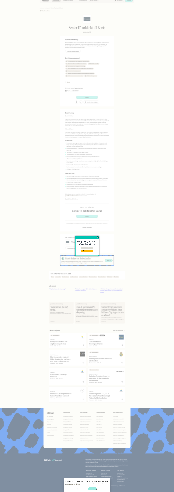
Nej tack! (87, 248)
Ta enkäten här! (87, 251)
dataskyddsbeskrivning (73, 484)
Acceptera (92, 488)
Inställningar (82, 488)
